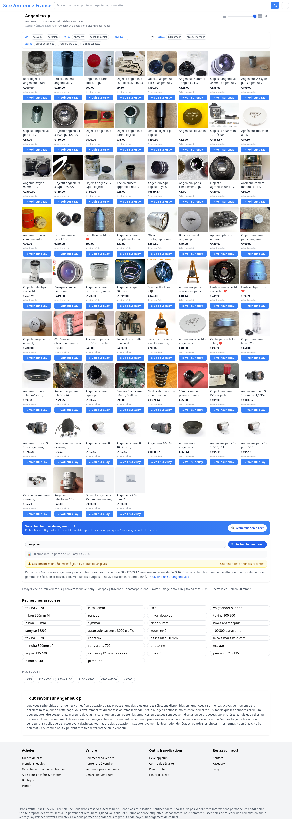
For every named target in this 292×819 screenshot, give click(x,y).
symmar (94, 623)
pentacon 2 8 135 (226, 653)
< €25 (28, 679)
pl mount (95, 661)
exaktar (218, 645)
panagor (94, 615)
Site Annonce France (27, 5)
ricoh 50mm (160, 623)
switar (155, 589)
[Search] (275, 5)
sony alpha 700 (99, 645)
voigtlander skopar (227, 608)
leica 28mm (96, 608)
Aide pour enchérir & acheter (41, 775)
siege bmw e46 (173, 589)
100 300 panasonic (227, 630)
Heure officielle (159, 775)
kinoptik (103, 589)
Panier (26, 786)
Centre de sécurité (161, 763)
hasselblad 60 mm (164, 638)
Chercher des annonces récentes (242, 564)
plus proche (174, 37)
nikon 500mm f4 (37, 615)
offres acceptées (45, 43)
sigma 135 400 (36, 653)
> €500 (128, 679)
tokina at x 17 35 (197, 589)
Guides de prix (32, 758)
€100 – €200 (86, 679)
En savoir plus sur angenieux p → (170, 577)
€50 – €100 (65, 679)
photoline (158, 645)
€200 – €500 (109, 679)
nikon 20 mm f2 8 (241, 589)
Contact (218, 758)
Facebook (219, 763)
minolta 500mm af (39, 645)
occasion (53, 37)
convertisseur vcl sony (79, 589)
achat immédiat (98, 37)
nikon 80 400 (34, 661)
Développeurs (158, 758)
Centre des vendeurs (99, 775)
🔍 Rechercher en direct (247, 544)
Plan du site (157, 769)
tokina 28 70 (34, 608)
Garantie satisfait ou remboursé (43, 769)
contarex (94, 638)
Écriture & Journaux (46, 25)
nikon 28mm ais (51, 589)
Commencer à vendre (100, 758)
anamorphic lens (137, 589)
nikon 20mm (160, 653)
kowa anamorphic (226, 623)
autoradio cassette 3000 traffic (111, 630)
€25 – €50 (45, 679)
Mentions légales (33, 763)
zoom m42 (158, 630)
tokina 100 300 (224, 615)
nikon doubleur (162, 615)
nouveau (37, 37)
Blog (216, 769)
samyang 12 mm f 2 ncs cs (107, 653)
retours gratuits (68, 43)
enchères (79, 37)
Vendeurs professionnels (102, 769)
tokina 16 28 (34, 638)
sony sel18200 (35, 630)
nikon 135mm (35, 623)
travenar (117, 589)
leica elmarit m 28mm (229, 638)
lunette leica (219, 589)
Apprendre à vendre (99, 763)
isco (154, 608)
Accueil (29, 25)
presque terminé (196, 37)
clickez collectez (91, 43)
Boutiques (29, 780)
